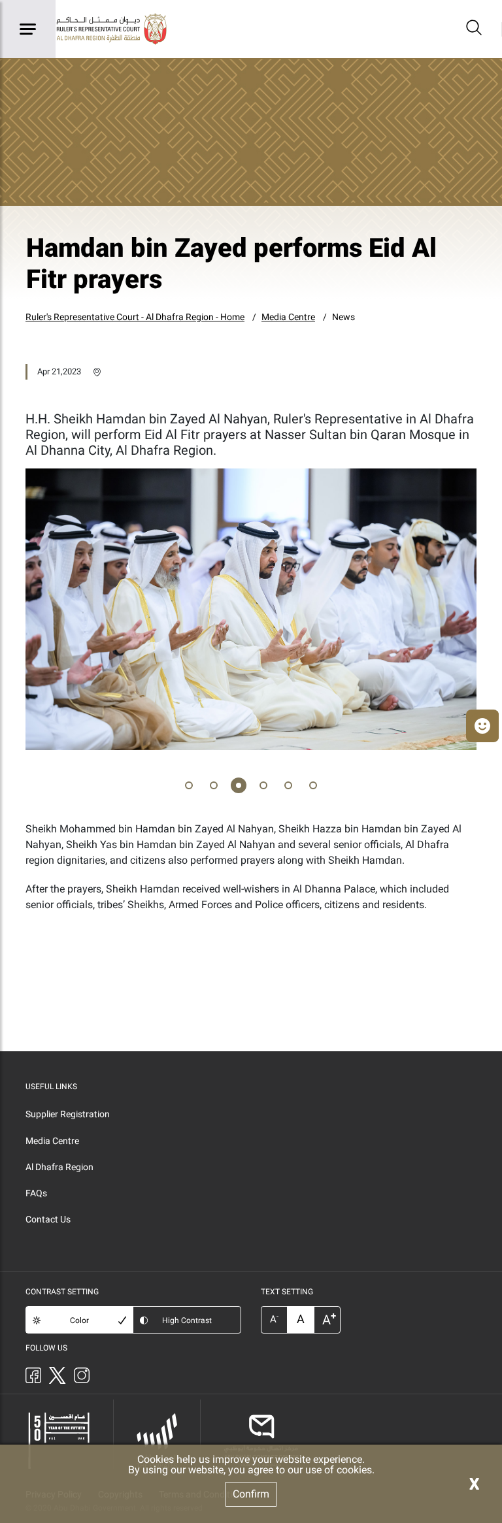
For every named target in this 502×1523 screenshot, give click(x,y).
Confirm (251, 1494)
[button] (188, 787)
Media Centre (288, 317)
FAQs (36, 1193)
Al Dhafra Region (59, 1167)
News (343, 317)
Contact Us (48, 1219)
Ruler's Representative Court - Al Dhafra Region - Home (134, 317)
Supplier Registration (67, 1114)
